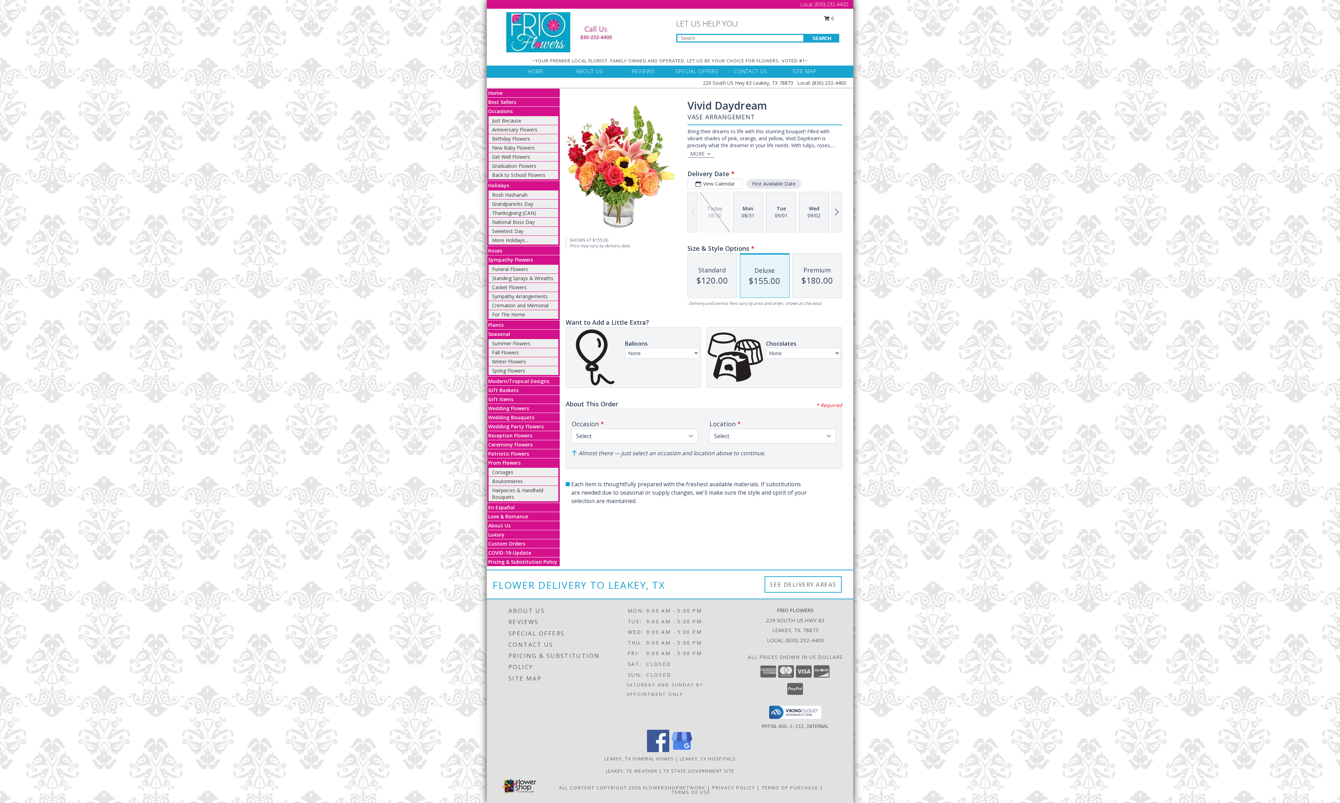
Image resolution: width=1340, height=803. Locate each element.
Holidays (498, 185)
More (697, 153)
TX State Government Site (698, 771)
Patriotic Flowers (508, 453)
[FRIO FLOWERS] (564, 31)
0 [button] (832, 18)
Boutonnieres (507, 481)
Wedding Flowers (508, 408)
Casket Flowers (509, 287)
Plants (496, 325)
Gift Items (500, 399)
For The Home (508, 314)
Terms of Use (691, 792)
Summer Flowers (511, 343)
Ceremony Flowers (510, 444)
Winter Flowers (509, 361)
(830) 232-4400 (831, 4)
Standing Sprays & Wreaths (522, 278)
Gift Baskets (503, 390)
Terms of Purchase (790, 788)
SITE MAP (804, 71)
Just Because (506, 120)
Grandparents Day (512, 204)
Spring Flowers (508, 370)
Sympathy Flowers (510, 259)
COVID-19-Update (509, 552)
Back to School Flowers (518, 175)
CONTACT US (750, 71)
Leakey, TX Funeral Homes (639, 759)
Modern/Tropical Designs (518, 381)
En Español (501, 507)
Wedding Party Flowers (516, 426)
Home (495, 93)
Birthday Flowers (511, 138)
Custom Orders (506, 543)
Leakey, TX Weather (631, 771)
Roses (495, 250)
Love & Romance (508, 516)
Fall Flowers (505, 352)
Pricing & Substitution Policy (522, 561)
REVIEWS (643, 71)
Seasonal (499, 334)
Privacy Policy (733, 788)
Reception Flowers (510, 435)
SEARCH (821, 38)
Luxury (496, 534)
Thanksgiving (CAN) (514, 213)
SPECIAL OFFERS (697, 71)
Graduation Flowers (514, 166)
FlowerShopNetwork (674, 788)
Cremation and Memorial (520, 305)
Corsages (502, 472)
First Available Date (774, 183)
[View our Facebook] (658, 750)
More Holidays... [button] (510, 240)
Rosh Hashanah (510, 195)
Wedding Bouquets (511, 417)
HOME (536, 71)
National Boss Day (513, 222)
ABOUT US (589, 71)
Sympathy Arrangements (520, 296)
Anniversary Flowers (514, 129)
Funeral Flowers (510, 269)
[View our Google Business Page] (682, 750)
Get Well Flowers (511, 156)
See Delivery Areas (803, 584)
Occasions (500, 111)
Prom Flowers (504, 462)
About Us (499, 525)
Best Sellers (502, 102)
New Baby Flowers (513, 147)
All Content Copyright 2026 (600, 788)
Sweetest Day (507, 231)
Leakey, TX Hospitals (708, 759)
